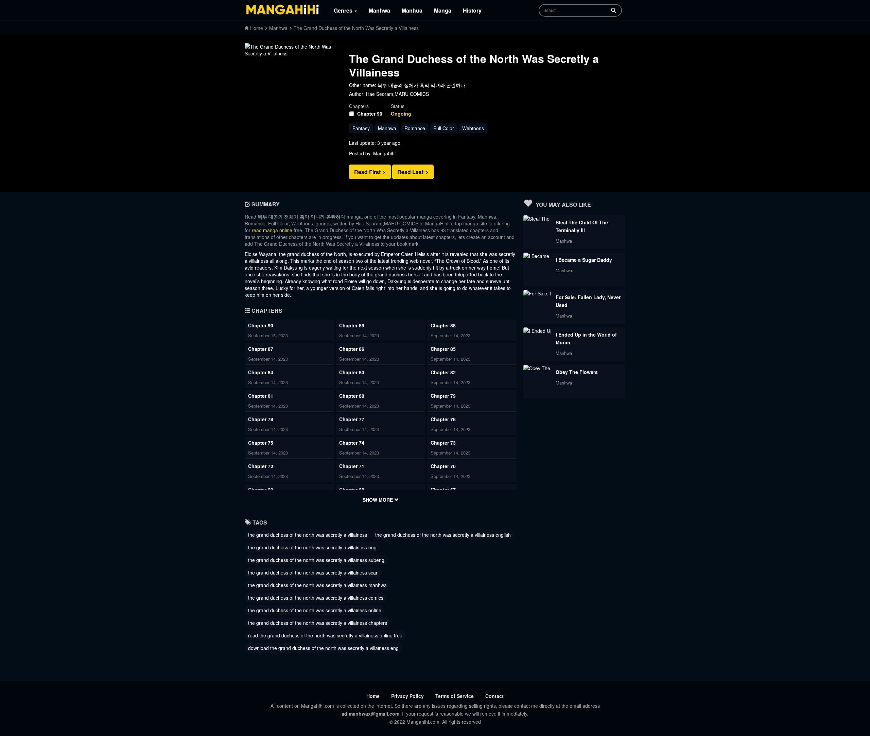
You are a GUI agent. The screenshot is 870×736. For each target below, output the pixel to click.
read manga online (272, 230)
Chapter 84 (260, 372)
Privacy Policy (407, 695)
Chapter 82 (443, 372)
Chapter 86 (351, 348)
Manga (442, 10)
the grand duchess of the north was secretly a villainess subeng (316, 560)
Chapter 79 (443, 395)
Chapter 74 (351, 442)
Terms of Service (454, 695)
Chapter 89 (351, 325)
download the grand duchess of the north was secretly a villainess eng (323, 648)
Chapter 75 (260, 442)
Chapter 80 (351, 395)
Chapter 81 (260, 395)
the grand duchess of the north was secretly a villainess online (314, 610)
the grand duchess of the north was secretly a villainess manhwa (317, 585)
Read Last (411, 172)
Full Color (443, 128)
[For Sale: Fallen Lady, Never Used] (537, 293)
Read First (368, 172)
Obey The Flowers (577, 372)
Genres (344, 10)
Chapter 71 (351, 466)
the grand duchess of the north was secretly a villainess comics (315, 597)
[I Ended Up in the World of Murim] (537, 330)
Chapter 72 (260, 466)
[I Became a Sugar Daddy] (537, 256)
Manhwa (379, 10)
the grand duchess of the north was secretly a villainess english (443, 534)
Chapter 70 (443, 466)
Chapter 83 (351, 372)
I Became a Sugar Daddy (584, 259)
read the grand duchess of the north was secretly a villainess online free (325, 635)
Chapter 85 (443, 348)
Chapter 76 (443, 419)
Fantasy (361, 128)
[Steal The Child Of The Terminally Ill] (537, 218)
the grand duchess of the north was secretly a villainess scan (313, 572)
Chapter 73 (443, 442)
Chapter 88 (443, 325)
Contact (494, 695)
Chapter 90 (369, 114)
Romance (414, 128)
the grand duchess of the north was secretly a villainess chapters (317, 622)
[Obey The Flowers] (537, 368)
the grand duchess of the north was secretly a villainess (307, 534)
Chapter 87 (260, 348)
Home (373, 695)
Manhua (412, 10)
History (472, 10)
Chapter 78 (260, 419)
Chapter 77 (351, 419)
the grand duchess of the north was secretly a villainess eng (312, 547)
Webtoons (473, 128)
